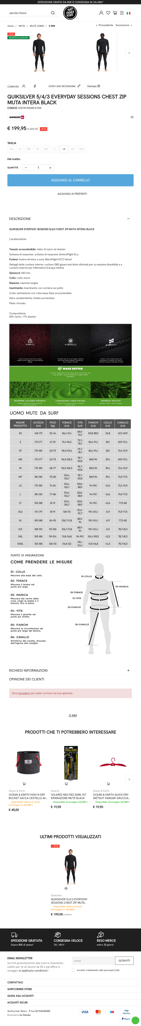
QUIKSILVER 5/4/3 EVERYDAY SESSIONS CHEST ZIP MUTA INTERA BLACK (69, 901)
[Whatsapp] (29, 86)
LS (64, 149)
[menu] (122, 13)
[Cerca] (52, 12)
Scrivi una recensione (62, 86)
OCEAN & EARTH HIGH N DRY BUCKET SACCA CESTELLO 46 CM (27, 796)
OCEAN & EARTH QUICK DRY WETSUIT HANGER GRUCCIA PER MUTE (111, 796)
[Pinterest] (40, 86)
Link (117, 970)
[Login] (101, 13)
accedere (24, 693)
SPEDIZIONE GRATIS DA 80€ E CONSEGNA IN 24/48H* (70, 2)
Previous (12, 53)
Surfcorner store (19, 989)
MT (46, 149)
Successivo (122, 25)
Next (129, 53)
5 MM (72, 715)
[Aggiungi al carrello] (24, 783)
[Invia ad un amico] (23, 86)
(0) (132, 117)
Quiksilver (56, 895)
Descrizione (20, 219)
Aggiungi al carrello (70, 180)
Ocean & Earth (17, 790)
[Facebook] (34, 86)
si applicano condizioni (33, 970)
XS (11, 149)
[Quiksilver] (16, 117)
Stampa (92, 86)
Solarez (55, 790)
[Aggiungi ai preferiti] (33, 783)
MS (29, 149)
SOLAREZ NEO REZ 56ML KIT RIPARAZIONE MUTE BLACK (68, 796)
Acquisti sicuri (17, 1002)
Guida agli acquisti (20, 996)
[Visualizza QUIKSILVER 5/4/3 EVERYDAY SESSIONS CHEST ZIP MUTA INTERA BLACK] (66, 888)
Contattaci (15, 982)
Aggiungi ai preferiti (72, 194)
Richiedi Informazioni (28, 670)
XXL (81, 149)
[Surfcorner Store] (70, 13)
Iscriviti (124, 960)
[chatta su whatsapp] (135, 1020)
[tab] (70, 218)
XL (72, 149)
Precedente (106, 25)
